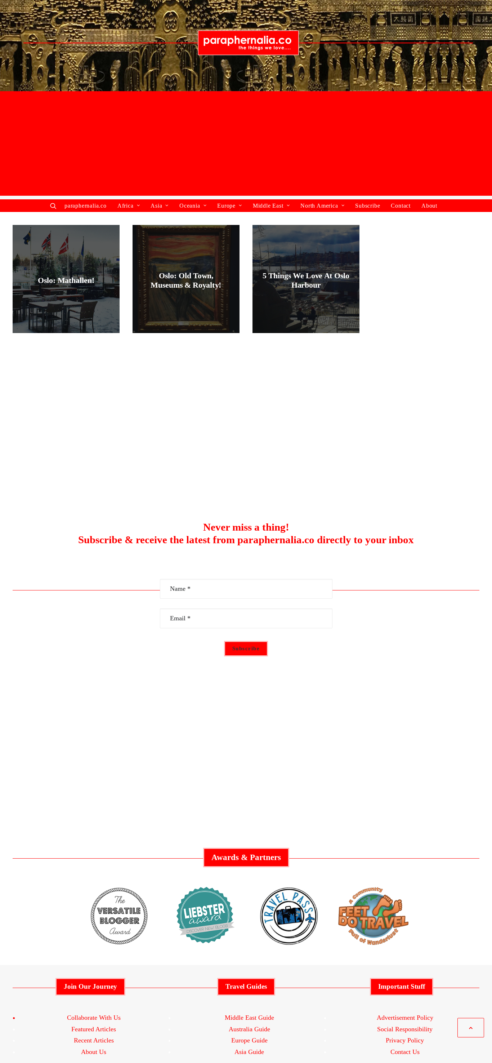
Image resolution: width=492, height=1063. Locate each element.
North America (319, 206)
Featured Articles (93, 1029)
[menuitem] (87, 205)
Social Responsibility (405, 1029)
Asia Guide (249, 1051)
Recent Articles (94, 1040)
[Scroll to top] (470, 1029)
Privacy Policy (405, 1040)
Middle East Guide (249, 1017)
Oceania (189, 206)
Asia (156, 206)
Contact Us (405, 1051)
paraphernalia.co (85, 206)
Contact (401, 206)
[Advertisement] (246, 145)
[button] (55, 205)
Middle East (268, 206)
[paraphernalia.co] (246, 47)
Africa (125, 206)
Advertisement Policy (405, 1017)
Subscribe (367, 206)
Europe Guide (249, 1040)
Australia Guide (249, 1029)
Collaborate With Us (94, 1017)
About (429, 206)
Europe (226, 206)
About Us (93, 1051)
